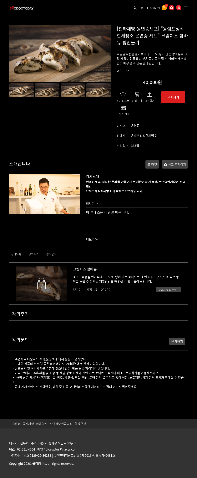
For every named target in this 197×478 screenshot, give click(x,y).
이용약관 (42, 423)
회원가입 (155, 8)
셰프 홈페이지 (176, 164)
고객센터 (15, 423)
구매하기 (173, 97)
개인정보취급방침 (61, 423)
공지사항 (28, 423)
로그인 (144, 8)
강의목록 (16, 254)
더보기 (121, 70)
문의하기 (177, 341)
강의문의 (51, 254)
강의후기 (34, 254)
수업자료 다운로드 (168, 290)
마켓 (153, 164)
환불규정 (80, 423)
